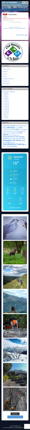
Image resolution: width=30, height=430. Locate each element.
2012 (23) (6, 111)
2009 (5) (6, 116)
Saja (8, 142)
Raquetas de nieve (7, 78)
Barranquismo (6, 69)
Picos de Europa (17, 137)
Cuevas (8, 131)
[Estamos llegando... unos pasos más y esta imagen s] (15, 277)
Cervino (20, 129)
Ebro (11, 131)
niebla (20, 133)
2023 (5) (6, 93)
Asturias (20, 125)
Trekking (10, 28)
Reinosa (4, 142)
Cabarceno (5, 129)
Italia (8, 133)
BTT (4, 73)
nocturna (10, 135)
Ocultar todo (12, 91)
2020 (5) (6, 98)
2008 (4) (6, 117)
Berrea (4, 71)
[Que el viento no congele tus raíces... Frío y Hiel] (15, 350)
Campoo (10, 129)
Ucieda (7, 146)
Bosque (11, 127)
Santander (12, 142)
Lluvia (16, 133)
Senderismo (22, 28)
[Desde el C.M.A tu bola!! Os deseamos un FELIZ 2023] (15, 228)
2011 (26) (6, 112)
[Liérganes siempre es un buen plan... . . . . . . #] (15, 375)
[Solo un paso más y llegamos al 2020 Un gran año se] (15, 399)
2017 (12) (6, 103)
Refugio (23, 140)
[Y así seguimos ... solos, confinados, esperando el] (15, 301)
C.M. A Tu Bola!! (14, 425)
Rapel (23, 138)
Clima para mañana (15, 208)
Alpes (4, 125)
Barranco (25, 125)
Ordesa (14, 135)
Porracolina (12, 14)
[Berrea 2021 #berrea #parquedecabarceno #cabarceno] (15, 252)
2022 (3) (6, 94)
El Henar (14, 131)
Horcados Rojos (20, 35)
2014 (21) (6, 108)
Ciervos (24, 129)
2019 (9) (6, 99)
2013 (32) (6, 109)
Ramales (19, 138)
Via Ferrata (5, 83)
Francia (18, 131)
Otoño (18, 135)
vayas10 (6, 28)
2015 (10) (6, 106)
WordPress (11, 427)
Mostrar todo (6, 91)
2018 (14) (6, 101)
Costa (4, 131)
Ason (17, 125)
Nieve (5, 135)
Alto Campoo (11, 125)
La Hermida (12, 133)
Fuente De (22, 131)
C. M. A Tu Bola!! (7, 8)
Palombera (7, 137)
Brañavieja (17, 127)
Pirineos (6, 138)
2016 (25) (6, 104)
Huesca (5, 133)
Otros (4, 76)
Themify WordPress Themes (21, 427)
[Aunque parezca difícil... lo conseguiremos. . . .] (15, 326)
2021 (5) (6, 96)
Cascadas (15, 129)
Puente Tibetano (13, 138)
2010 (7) (6, 114)
